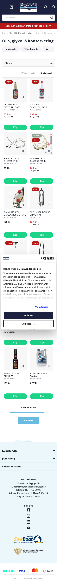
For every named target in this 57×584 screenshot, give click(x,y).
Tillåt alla (28, 315)
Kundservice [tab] (10, 450)
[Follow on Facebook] (29, 510)
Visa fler (28, 420)
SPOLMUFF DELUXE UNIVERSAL (40, 213)
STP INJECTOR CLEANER (11, 374)
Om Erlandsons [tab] (11, 466)
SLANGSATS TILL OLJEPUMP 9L (12, 159)
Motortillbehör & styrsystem (20, 33)
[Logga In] (45, 7)
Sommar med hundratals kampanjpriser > (28, 25)
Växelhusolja (31, 49)
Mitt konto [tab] (8, 458)
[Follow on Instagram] (29, 516)
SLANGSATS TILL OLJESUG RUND (38, 159)
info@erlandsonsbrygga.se (32, 486)
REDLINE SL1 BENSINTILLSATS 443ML (38, 107)
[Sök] (52, 18)
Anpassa (26, 324)
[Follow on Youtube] (29, 528)
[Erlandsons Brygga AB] (28, 7)
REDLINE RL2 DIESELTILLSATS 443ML (12, 107)
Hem (4, 33)
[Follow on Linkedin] (29, 522)
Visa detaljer (41, 307)
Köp (15, 127)
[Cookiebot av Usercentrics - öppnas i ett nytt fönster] (41, 258)
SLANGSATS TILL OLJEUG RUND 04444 (15, 213)
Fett (48, 49)
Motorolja (11, 49)
